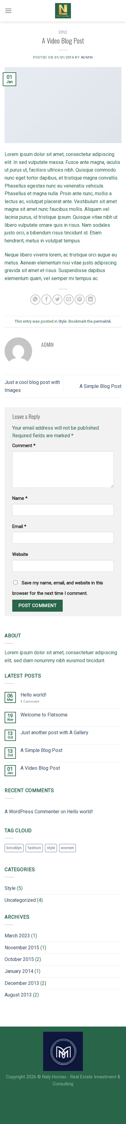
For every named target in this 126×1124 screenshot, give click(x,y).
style (51, 847)
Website (20, 554)
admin (87, 57)
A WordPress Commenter (32, 812)
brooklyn (14, 847)
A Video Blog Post (40, 768)
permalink (102, 321)
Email (19, 526)
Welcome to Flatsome (44, 715)
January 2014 (19, 971)
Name (20, 498)
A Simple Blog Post (100, 386)
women (67, 847)
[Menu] (8, 10)
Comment (23, 445)
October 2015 (19, 959)
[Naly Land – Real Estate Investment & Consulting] (63, 10)
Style (63, 32)
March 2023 (17, 936)
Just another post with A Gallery (54, 732)
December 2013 (22, 983)
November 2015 (22, 948)
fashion (34, 847)
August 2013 (18, 995)
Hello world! (33, 695)
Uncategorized (20, 900)
